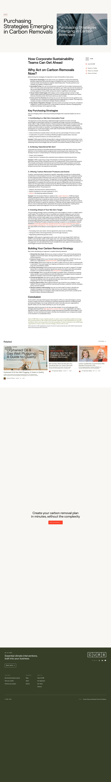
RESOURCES (28, 675)
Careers (39, 686)
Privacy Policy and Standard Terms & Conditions (94, 699)
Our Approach (41, 681)
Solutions (7, 675)
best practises (57, 270)
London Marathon (62, 196)
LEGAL (80, 699)
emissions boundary (51, 260)
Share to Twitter (92, 68)
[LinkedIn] (102, 660)
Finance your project (10, 684)
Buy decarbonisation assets (12, 678)
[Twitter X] (99, 660)
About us (39, 675)
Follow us (94, 660)
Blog (27, 678)
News (27, 681)
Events (28, 684)
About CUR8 (40, 678)
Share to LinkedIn (93, 70)
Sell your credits (9, 681)
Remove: (31, 193)
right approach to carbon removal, (53, 309)
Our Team (40, 684)
